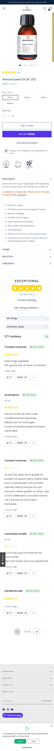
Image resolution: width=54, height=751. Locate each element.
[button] (11, 73)
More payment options (27, 142)
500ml (44, 97)
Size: (7, 92)
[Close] (51, 726)
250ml (27, 97)
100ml (10, 97)
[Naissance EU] (27, 8)
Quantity (6, 110)
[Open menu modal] (3, 8)
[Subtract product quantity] (12, 115)
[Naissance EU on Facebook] (4, 710)
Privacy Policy (24, 736)
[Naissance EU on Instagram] (8, 710)
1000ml (10, 103)
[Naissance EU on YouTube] (12, 710)
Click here (21, 195)
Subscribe (47, 701)
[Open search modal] (44, 8)
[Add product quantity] (4, 115)
